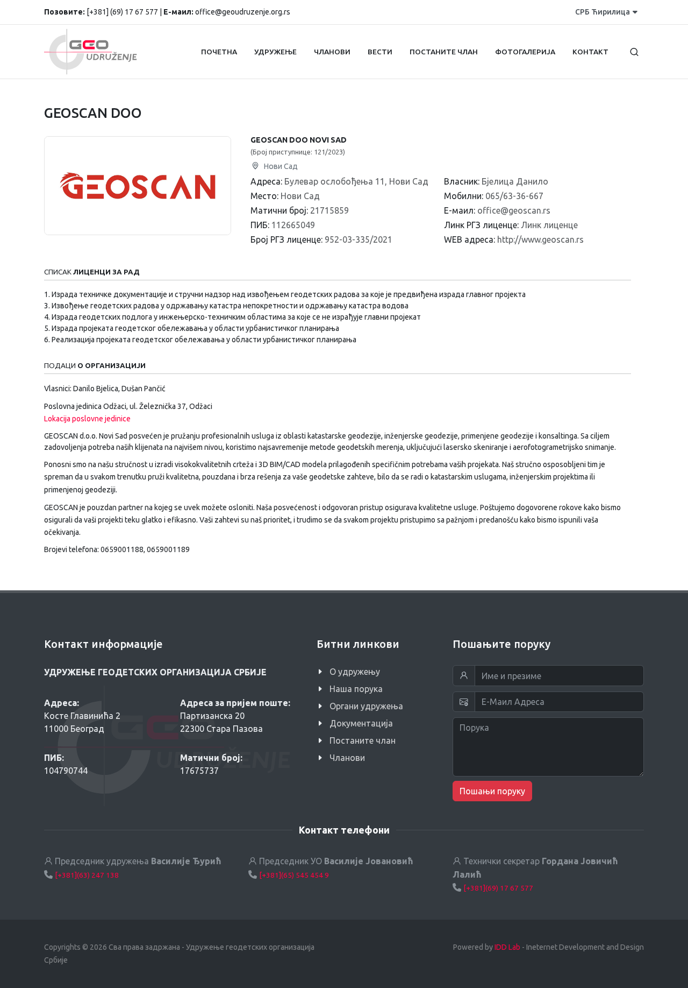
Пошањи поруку (492, 791)
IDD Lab (507, 947)
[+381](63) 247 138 (87, 875)
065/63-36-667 (514, 196)
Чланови (347, 758)
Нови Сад (280, 166)
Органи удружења (366, 706)
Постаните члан (362, 740)
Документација (361, 723)
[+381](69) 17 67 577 (498, 888)
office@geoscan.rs (513, 210)
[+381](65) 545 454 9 (294, 875)
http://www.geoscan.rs (540, 239)
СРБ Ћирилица (602, 12)
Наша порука (356, 689)
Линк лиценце (549, 225)
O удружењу (354, 671)
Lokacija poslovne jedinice (87, 418)
